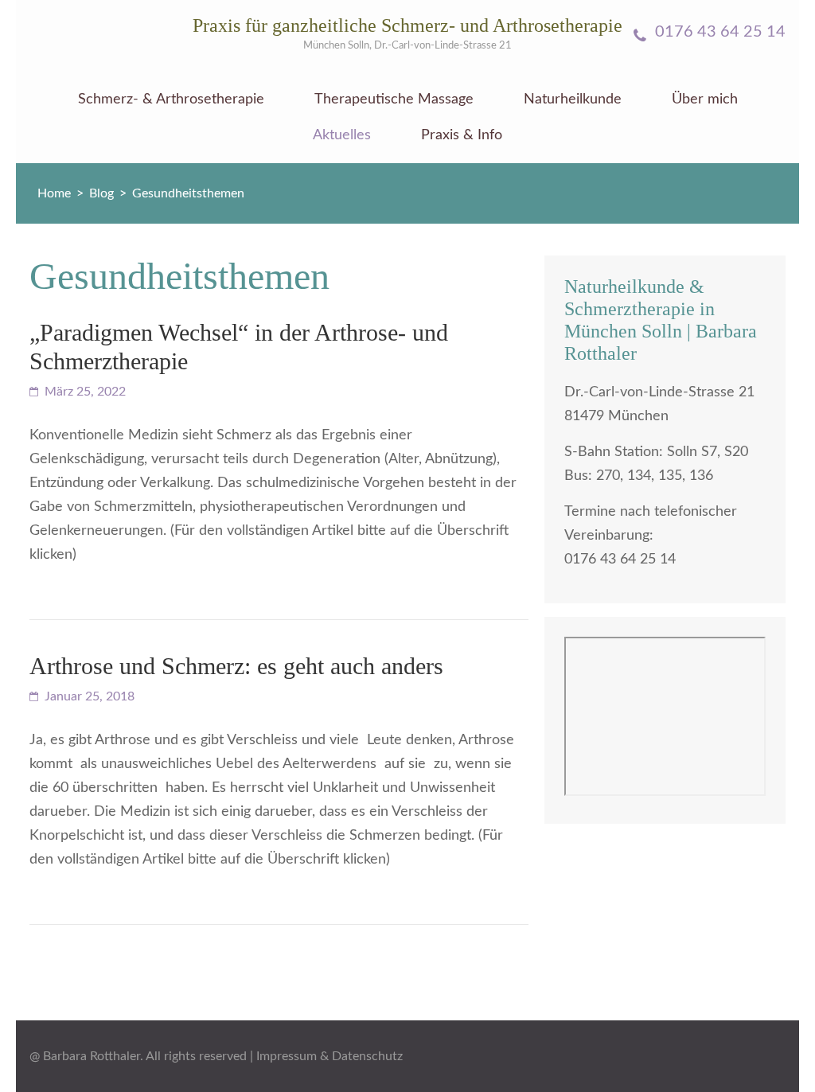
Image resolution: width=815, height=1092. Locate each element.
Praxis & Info (461, 135)
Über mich (705, 99)
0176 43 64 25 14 (718, 32)
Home (54, 193)
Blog (101, 193)
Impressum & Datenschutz (329, 1056)
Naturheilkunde (573, 99)
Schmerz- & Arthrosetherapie (171, 99)
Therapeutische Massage (394, 99)
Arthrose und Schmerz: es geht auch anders (236, 666)
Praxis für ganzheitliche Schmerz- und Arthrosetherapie (407, 25)
